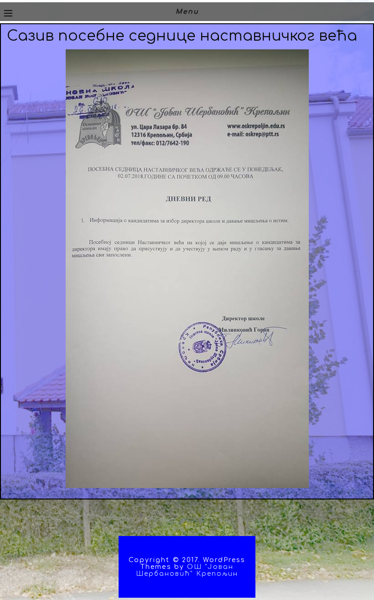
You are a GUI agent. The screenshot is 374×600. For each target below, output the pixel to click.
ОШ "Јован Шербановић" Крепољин (187, 570)
